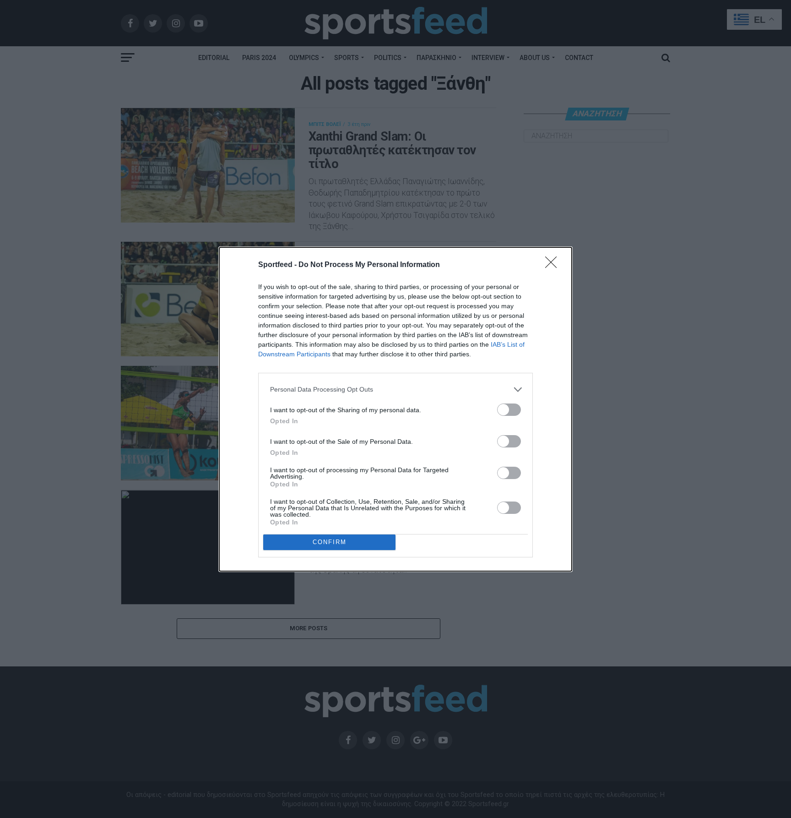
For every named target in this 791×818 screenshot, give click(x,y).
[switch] (509, 410)
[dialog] (395, 409)
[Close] (554, 265)
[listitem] (395, 389)
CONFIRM (330, 542)
